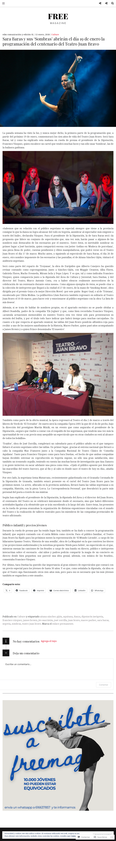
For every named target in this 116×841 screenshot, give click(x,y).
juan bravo (74, 620)
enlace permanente (62, 623)
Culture (55, 34)
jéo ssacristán (45, 620)
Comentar (103, 685)
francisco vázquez (12, 620)
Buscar (111, 3)
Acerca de (105, 3)
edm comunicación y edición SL (18, 34)
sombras (16, 623)
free (58, 16)
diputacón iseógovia (92, 616)
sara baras (103, 620)
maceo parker (88, 620)
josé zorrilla (60, 620)
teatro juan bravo (31, 623)
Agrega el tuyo (49, 641)
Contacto (99, 3)
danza (77, 616)
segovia (7, 623)
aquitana (68, 616)
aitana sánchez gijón (51, 616)
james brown (30, 620)
